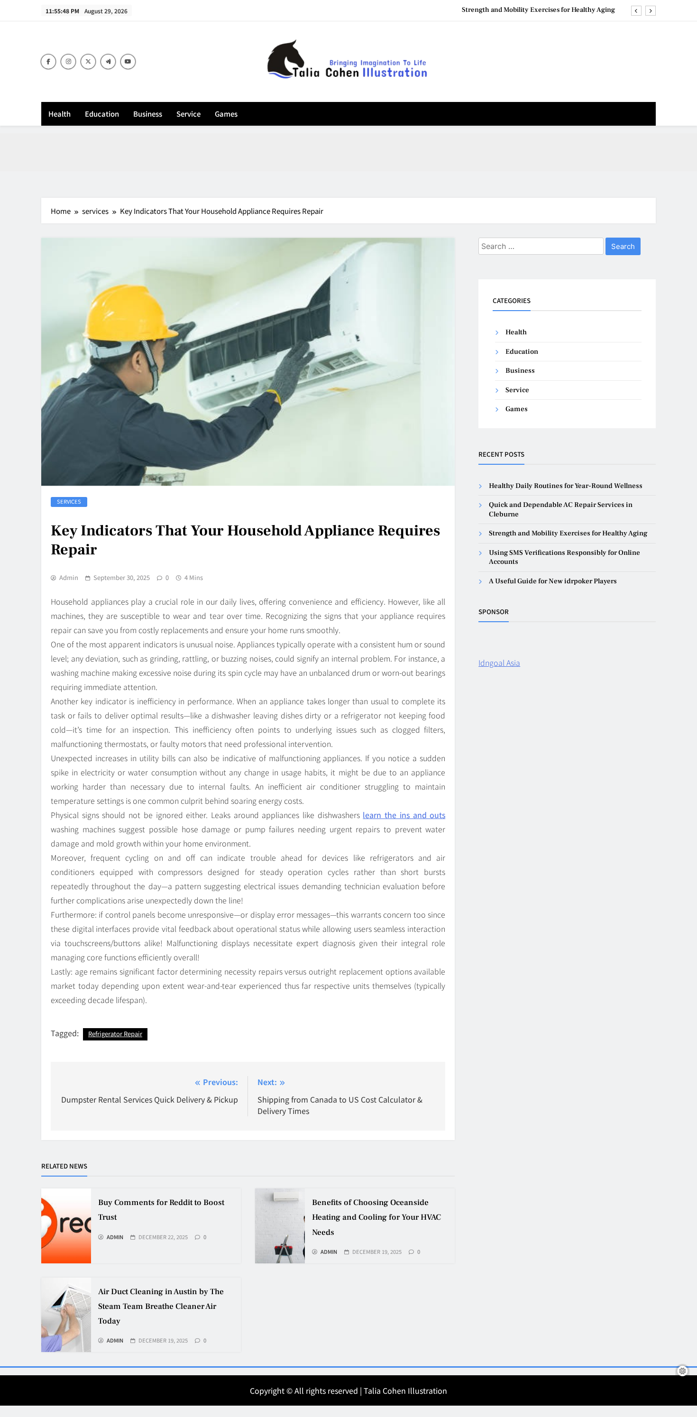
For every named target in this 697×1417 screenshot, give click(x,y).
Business (147, 114)
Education (102, 114)
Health (59, 114)
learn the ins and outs (404, 814)
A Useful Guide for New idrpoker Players (553, 581)
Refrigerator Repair (115, 1033)
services (69, 501)
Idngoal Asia (499, 662)
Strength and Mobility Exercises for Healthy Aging (538, 10)
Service (188, 114)
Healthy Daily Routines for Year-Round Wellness (565, 485)
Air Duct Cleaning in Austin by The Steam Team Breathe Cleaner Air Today (161, 1306)
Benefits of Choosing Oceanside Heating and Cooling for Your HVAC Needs (376, 1217)
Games (226, 114)
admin (68, 577)
